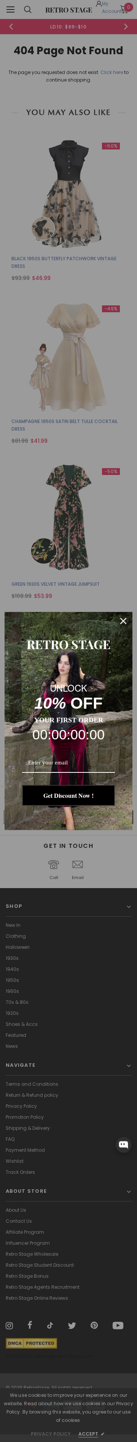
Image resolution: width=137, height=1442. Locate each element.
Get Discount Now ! (68, 795)
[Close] (123, 621)
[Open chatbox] (124, 1145)
